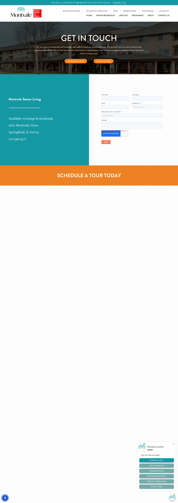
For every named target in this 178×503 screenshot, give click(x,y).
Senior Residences (105, 15)
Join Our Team (148, 11)
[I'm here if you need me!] (172, 497)
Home (89, 15)
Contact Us (163, 15)
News (115, 11)
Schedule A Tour (120, 2)
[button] (5, 498)
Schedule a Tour (76, 61)
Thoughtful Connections (97, 11)
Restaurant (137, 15)
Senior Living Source (71, 11)
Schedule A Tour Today (89, 175)
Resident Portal (129, 11)
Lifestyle (123, 15)
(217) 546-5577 (164, 11)
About (151, 15)
